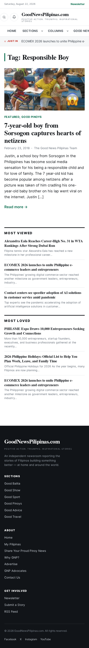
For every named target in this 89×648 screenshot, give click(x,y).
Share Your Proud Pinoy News (25, 550)
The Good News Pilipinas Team (55, 148)
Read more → (16, 207)
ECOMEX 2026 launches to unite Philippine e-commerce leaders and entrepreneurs (38, 267)
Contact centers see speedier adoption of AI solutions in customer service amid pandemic (42, 295)
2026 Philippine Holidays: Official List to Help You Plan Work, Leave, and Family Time (40, 358)
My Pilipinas (12, 544)
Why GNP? (11, 557)
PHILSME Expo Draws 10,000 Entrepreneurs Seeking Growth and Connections (44, 331)
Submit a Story (14, 605)
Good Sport (12, 497)
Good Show (12, 490)
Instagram (31, 639)
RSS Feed (11, 611)
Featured (11, 117)
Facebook (10, 639)
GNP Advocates (15, 570)
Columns (56, 31)
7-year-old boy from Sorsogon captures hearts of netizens (42, 132)
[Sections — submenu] (42, 31)
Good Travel (12, 516)
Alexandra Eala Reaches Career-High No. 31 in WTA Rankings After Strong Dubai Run (43, 243)
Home (11, 31)
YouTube (45, 639)
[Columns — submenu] (67, 31)
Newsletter (78, 4)
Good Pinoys (31, 117)
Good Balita (12, 483)
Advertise (10, 564)
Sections (30, 31)
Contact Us (12, 577)
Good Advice (13, 510)
